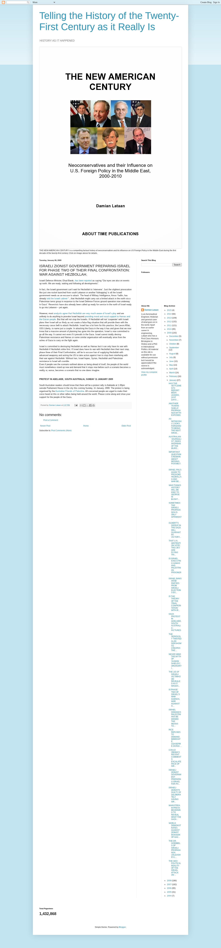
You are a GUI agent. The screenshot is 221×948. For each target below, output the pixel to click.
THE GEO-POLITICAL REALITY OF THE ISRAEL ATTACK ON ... (175, 868)
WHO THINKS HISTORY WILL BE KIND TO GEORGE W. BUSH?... (175, 492)
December (174, 336)
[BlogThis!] (84, 405)
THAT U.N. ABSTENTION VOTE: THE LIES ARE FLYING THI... (175, 548)
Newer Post (45, 426)
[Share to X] (87, 405)
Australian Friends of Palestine (69, 391)
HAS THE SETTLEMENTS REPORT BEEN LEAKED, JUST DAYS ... (175, 391)
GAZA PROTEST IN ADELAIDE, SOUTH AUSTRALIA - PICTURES (175, 622)
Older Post (126, 426)
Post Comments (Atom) (61, 430)
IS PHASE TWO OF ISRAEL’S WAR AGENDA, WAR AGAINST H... (174, 698)
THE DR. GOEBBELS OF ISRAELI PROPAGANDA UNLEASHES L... (175, 849)
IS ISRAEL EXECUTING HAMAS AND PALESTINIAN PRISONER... (175, 566)
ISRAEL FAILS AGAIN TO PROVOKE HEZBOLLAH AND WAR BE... (175, 476)
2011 (169, 325)
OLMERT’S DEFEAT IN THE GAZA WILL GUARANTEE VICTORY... (175, 530)
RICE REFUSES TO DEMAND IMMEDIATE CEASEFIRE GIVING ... (175, 738)
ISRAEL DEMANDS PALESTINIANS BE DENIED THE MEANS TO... (175, 718)
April (171, 369)
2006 (169, 888)
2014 (169, 314)
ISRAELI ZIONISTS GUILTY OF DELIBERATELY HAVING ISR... (175, 794)
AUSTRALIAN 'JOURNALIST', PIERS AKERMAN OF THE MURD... (175, 442)
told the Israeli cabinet (57, 298)
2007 (169, 884)
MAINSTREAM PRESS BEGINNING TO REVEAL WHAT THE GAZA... (175, 812)
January (173, 380)
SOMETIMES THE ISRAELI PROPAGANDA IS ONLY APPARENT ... (175, 511)
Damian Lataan (151, 310)
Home (86, 426)
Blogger (122, 927)
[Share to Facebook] (90, 405)
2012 (169, 321)
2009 (169, 333)
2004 (169, 896)
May (171, 365)
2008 (169, 880)
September (174, 347)
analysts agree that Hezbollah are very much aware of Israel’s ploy (85, 313)
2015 (169, 310)
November (174, 340)
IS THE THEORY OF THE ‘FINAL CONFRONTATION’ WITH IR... (175, 603)
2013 (169, 318)
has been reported (83, 280)
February (173, 376)
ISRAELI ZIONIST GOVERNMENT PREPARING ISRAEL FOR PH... (175, 777)
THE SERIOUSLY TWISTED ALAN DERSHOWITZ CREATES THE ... (175, 642)
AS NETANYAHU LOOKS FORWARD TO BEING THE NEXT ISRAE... (175, 426)
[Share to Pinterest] (93, 405)
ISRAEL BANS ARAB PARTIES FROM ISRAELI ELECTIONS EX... (175, 585)
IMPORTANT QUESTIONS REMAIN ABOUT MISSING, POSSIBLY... (175, 459)
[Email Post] (76, 405)
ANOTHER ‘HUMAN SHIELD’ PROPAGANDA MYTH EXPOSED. (175, 409)
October (173, 344)
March (172, 373)
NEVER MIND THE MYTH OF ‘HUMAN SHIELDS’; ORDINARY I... (175, 661)
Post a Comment (50, 420)
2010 (169, 329)
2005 (169, 892)
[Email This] (81, 405)
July (171, 357)
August (172, 354)
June (171, 361)
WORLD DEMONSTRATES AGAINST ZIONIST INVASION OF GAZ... (175, 830)
